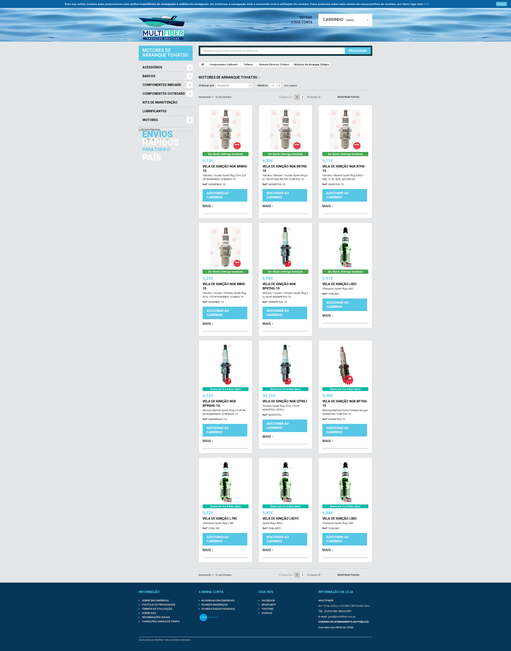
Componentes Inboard (162, 85)
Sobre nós (148, 613)
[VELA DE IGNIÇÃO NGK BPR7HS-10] (285, 247)
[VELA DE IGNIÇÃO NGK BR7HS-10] (285, 129)
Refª (205, 184)
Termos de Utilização (156, 608)
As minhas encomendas (217, 600)
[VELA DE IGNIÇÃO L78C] (226, 482)
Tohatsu (248, 64)
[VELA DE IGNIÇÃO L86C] (345, 482)
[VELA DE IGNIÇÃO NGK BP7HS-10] (345, 365)
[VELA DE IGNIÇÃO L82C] (345, 247)
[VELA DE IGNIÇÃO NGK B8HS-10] (226, 247)
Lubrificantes (154, 111)
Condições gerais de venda (160, 621)
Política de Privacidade (158, 604)
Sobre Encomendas (155, 600)
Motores (150, 120)
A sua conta (301, 22)
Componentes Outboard (164, 94)
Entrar (306, 17)
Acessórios (152, 67)
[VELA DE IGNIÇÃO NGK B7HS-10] (345, 129)
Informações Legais (155, 617)
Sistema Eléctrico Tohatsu (274, 64)
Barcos (149, 76)
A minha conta (211, 592)
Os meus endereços (214, 604)
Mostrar (263, 85)
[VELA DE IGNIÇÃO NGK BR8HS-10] (226, 129)
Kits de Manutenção (160, 102)
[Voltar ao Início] (202, 64)
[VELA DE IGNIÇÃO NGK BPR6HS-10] (226, 365)
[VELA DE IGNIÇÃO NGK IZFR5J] (285, 365)
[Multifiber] (163, 28)
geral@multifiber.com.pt (342, 616)
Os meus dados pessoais (218, 608)
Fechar (501, 4)
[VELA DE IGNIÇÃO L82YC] (285, 482)
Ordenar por (206, 85)
